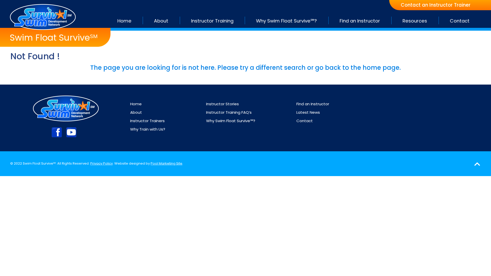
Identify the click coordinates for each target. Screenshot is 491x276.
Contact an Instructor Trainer (436, 5)
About (136, 112)
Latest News (308, 112)
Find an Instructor (312, 104)
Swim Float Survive (54, 37)
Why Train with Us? (147, 129)
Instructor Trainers (147, 120)
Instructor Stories (222, 104)
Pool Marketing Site (166, 163)
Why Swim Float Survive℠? (230, 120)
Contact (304, 120)
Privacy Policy (101, 163)
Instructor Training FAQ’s (229, 112)
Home (136, 104)
